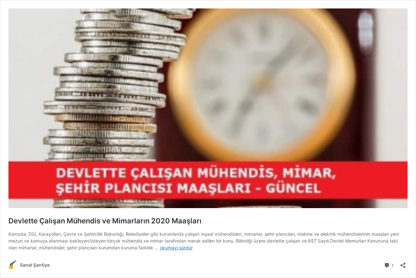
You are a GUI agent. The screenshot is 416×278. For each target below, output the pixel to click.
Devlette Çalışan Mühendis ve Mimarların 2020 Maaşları (105, 221)
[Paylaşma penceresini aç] (403, 263)
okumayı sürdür (176, 247)
